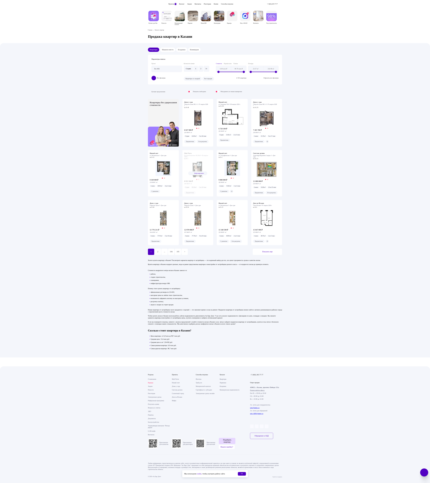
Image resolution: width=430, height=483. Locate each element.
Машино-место (167, 50)
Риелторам (207, 4)
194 (171, 252)
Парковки (223, 383)
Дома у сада (176, 386)
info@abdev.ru (254, 408)
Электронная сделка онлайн (205, 393)
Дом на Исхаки (177, 397)
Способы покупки (227, 4)
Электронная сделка (154, 397)
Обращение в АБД (262, 436)
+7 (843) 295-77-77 (256, 375)
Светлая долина (177, 390)
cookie (199, 474)
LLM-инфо (151, 431)
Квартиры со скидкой (193, 78)
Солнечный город (178, 393)
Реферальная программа (156, 400)
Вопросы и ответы (154, 408)
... (164, 252)
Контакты (198, 4)
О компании (152, 379)
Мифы (174, 400)
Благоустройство (153, 422)
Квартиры (153, 50)
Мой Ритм (175, 379)
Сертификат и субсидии (204, 390)
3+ (206, 69)
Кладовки (181, 50)
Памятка (151, 415)
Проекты (172, 4)
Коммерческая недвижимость (229, 390)
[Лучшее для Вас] (153, 16)
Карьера (150, 383)
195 (178, 252)
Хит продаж (208, 78)
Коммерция (194, 50)
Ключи (216, 4)
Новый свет (176, 383)
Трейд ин (199, 383)
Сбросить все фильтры (270, 78)
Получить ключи (153, 404)
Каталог (181, 4)
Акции (189, 4)
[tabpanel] (198, 118)
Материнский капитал (203, 386)
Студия (188, 69)
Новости (151, 390)
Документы (152, 418)
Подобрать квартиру (227, 441)
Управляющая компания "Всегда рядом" (159, 426)
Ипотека (198, 379)
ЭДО (149, 411)
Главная (150, 30)
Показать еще (267, 252)
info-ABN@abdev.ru (256, 413)
